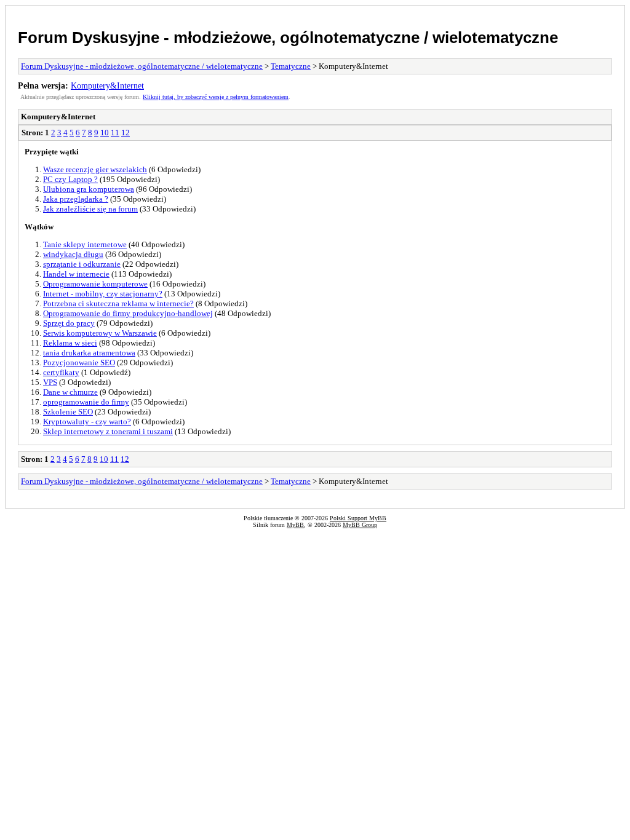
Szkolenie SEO (68, 411)
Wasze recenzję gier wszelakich (95, 169)
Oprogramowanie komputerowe (95, 283)
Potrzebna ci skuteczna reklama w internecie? (118, 303)
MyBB (295, 524)
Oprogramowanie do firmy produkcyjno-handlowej (128, 313)
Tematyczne (291, 66)
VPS (50, 382)
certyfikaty (61, 372)
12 (125, 132)
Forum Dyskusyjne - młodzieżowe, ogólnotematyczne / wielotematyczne (288, 37)
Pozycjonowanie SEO (79, 362)
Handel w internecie (76, 274)
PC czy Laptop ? (70, 179)
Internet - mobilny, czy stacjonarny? (102, 293)
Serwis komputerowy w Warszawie (100, 333)
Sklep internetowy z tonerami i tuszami (108, 431)
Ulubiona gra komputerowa (88, 189)
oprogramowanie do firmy (86, 401)
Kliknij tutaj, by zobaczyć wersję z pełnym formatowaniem (216, 96)
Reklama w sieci (70, 342)
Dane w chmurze (70, 392)
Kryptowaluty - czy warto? (87, 421)
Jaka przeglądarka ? (75, 199)
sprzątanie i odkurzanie (82, 264)
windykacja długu (73, 254)
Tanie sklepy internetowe (85, 244)
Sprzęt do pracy (69, 323)
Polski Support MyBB (358, 518)
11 (115, 132)
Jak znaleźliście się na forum (90, 208)
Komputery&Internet (107, 85)
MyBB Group (360, 524)
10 (104, 132)
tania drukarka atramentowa (89, 352)
